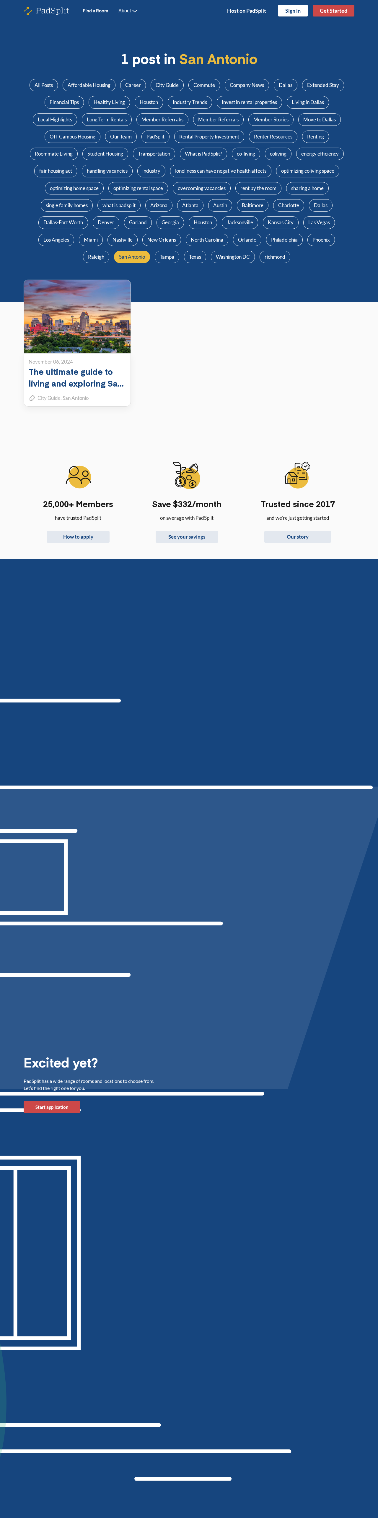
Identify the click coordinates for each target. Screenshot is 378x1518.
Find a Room (95, 10)
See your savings (186, 537)
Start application (52, 1107)
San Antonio (76, 398)
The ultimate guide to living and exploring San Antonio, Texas (76, 383)
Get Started (333, 10)
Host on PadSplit (246, 10)
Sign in (293, 10)
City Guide (49, 398)
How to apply (78, 537)
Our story (298, 537)
